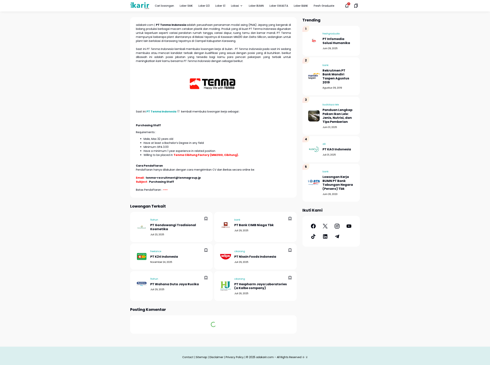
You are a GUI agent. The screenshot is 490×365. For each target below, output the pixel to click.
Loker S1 (220, 6)
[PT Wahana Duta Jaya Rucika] (141, 284)
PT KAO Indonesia (337, 149)
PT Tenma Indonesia (161, 111)
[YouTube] (349, 226)
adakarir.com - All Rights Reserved (278, 357)
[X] (325, 226)
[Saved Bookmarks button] (356, 6)
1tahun (154, 219)
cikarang (239, 251)
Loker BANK (301, 6)
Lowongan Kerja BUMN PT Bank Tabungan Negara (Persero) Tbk (338, 183)
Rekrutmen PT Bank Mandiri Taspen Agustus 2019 (336, 77)
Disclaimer (216, 357)
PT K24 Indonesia (164, 257)
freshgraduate (331, 33)
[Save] (206, 218)
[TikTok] (313, 236)
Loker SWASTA (279, 6)
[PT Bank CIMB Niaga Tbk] (225, 225)
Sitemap (201, 357)
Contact (188, 357)
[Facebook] (313, 226)
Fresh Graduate (324, 6)
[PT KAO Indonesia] (314, 149)
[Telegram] (337, 236)
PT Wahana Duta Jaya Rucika (174, 284)
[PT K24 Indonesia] (141, 256)
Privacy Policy (235, 357)
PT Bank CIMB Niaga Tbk (254, 225)
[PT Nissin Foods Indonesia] (225, 256)
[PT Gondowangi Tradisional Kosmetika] (141, 227)
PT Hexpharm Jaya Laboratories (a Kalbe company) (260, 286)
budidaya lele (331, 104)
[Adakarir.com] (139, 5)
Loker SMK (186, 6)
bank (237, 219)
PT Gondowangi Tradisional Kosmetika (173, 227)
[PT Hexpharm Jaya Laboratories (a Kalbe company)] (225, 286)
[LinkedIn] (325, 236)
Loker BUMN (256, 6)
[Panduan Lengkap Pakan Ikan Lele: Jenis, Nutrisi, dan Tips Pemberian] (314, 115)
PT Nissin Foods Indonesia (255, 257)
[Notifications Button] (347, 6)
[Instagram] (337, 226)
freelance (155, 251)
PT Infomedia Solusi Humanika (336, 41)
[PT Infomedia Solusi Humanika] (314, 40)
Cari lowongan (164, 6)
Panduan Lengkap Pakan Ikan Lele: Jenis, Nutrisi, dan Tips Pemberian (337, 116)
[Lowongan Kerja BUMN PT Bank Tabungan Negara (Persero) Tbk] (314, 182)
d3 (324, 144)
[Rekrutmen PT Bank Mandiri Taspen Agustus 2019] (314, 76)
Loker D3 (204, 6)
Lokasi (235, 6)
